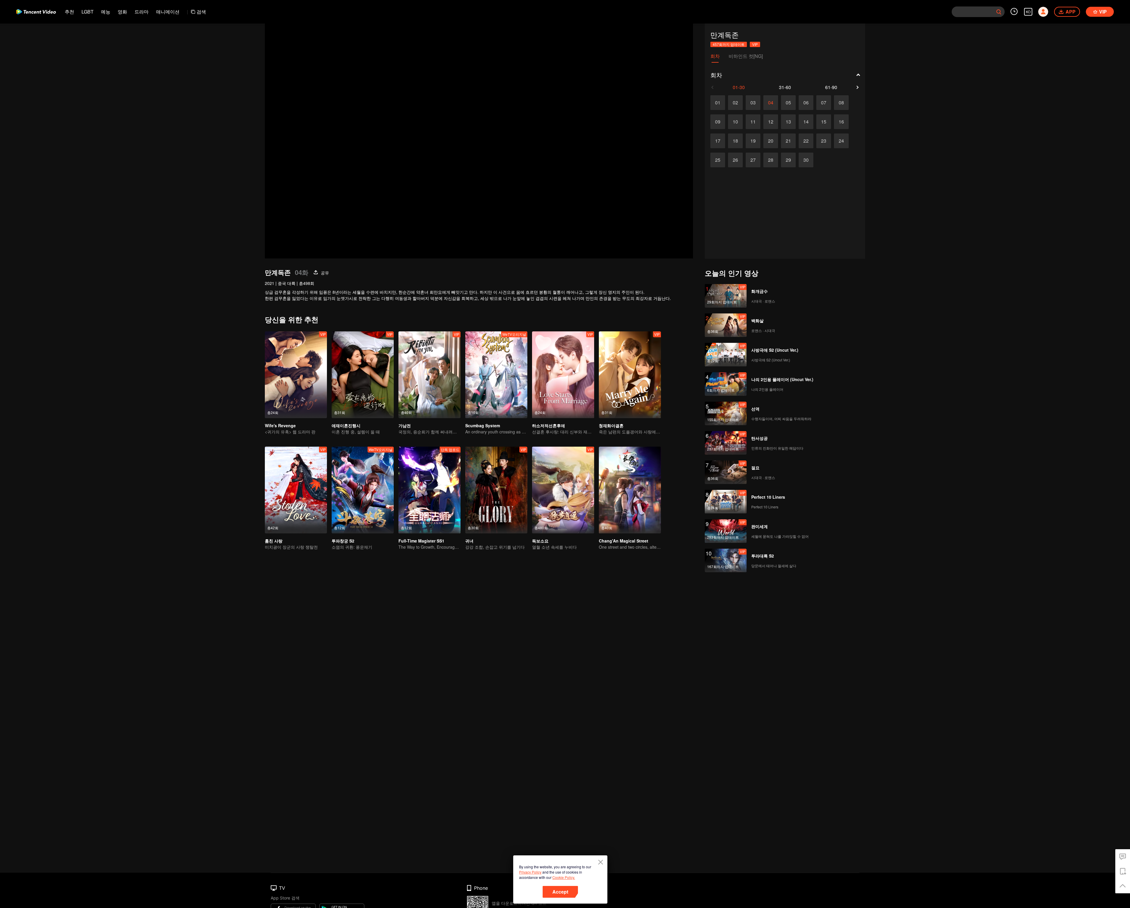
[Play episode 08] (841, 102)
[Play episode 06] (806, 102)
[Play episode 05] (788, 102)
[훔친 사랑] (296, 490)
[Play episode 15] (823, 121)
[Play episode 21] (788, 140)
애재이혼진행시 (346, 425)
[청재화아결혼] (630, 374)
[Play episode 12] (770, 121)
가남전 (404, 425)
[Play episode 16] (841, 121)
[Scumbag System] (496, 374)
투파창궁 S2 (343, 541)
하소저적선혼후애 (548, 425)
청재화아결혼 (611, 425)
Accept (560, 891)
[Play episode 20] (770, 140)
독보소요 (540, 541)
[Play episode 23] (823, 140)
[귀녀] (496, 490)
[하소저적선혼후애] (563, 374)
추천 (69, 11)
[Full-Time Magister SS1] (429, 490)
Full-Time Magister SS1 (421, 541)
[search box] (998, 11)
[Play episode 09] (717, 121)
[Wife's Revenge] (296, 374)
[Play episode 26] (735, 160)
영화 (122, 11)
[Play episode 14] (806, 121)
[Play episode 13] (788, 121)
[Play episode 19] (753, 140)
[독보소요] (563, 490)
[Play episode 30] (806, 160)
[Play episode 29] (788, 160)
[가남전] (429, 374)
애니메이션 (168, 11)
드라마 (141, 11)
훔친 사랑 (273, 541)
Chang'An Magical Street (623, 541)
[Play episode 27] (753, 160)
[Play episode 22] (806, 140)
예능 (105, 11)
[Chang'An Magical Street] (630, 490)
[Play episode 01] (717, 102)
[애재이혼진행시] (363, 374)
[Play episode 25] (717, 160)
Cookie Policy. (563, 877)
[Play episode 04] (770, 102)
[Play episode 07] (823, 102)
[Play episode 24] (841, 140)
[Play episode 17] (717, 140)
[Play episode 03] (753, 102)
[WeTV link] (36, 11)
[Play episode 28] (770, 160)
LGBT (88, 11)
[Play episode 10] (735, 121)
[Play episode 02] (735, 102)
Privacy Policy (530, 871)
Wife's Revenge (280, 425)
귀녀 (469, 541)
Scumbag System (482, 425)
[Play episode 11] (753, 121)
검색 (201, 11)
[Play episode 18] (735, 140)
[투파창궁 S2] (363, 490)
